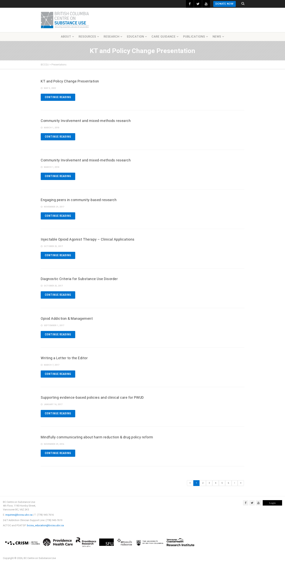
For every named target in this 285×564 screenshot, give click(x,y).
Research (111, 36)
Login (272, 502)
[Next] (235, 483)
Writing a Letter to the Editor (64, 358)
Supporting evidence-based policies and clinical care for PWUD (92, 397)
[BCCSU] (65, 20)
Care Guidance (164, 36)
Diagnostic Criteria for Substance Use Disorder (79, 279)
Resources (87, 36)
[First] (190, 483)
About (66, 36)
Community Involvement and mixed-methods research (86, 121)
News (217, 36)
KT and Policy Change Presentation (70, 81)
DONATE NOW (224, 4)
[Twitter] (252, 503)
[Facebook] (245, 503)
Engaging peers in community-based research (79, 200)
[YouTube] (258, 503)
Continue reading (58, 97)
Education (135, 36)
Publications (194, 36)
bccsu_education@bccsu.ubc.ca (45, 525)
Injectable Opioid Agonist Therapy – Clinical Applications (88, 239)
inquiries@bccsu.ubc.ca (18, 514)
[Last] (241, 483)
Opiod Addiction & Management (67, 318)
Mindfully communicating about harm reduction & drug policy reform (97, 437)
